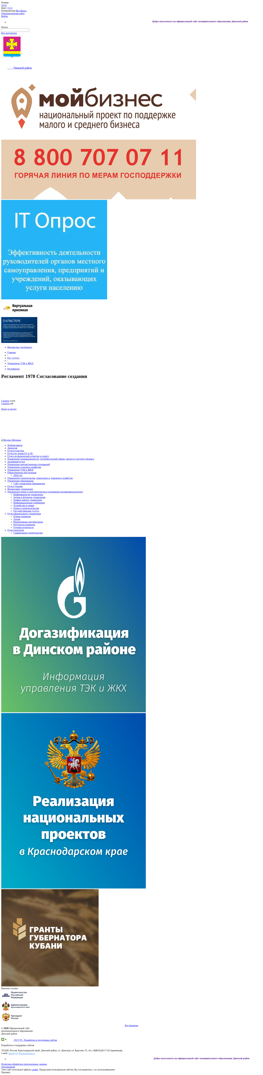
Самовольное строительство (28, 533)
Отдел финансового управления (24, 513)
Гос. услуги (13, 358)
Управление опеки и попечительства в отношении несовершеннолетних (45, 491)
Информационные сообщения (29, 502)
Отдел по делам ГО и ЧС (20, 453)
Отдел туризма (15, 486)
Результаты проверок (24, 524)
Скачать (5, 401)
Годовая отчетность (23, 527)
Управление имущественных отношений (28, 464)
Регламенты (13, 369)
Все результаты (9, 33)
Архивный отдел (16, 461)
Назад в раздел (8, 409)
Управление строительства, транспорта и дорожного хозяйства (40, 478)
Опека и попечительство (26, 508)
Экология (12, 448)
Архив (16, 519)
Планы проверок (22, 516)
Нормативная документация (28, 522)
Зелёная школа (14, 445)
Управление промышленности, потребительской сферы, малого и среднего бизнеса (50, 459)
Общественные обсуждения (21, 472)
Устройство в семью (23, 505)
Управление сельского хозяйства (24, 467)
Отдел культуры (15, 450)
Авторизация (8, 1067)
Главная (11, 352)
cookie (35, 1069)
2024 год (17, 475)
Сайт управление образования (29, 483)
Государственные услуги (26, 511)
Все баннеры (131, 1025)
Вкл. (18, 10)
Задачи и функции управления (29, 497)
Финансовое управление (20, 489)
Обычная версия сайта (13, 13)
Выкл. (24, 10)
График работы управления (27, 500)
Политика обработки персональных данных (24, 1064)
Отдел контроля (15, 530)
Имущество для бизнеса (19, 347)
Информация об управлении (28, 494)
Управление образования (20, 481)
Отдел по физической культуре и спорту (28, 456)
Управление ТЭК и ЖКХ (20, 363)
